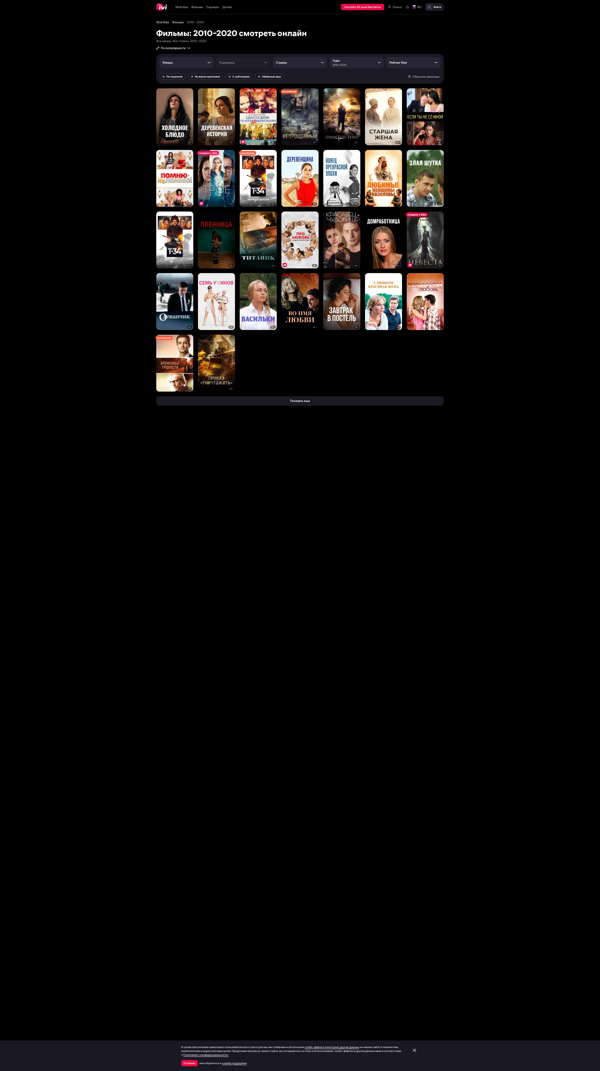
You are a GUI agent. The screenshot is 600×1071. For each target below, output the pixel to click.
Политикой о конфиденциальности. (206, 1054)
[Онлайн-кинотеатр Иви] (162, 7)
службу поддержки (234, 1063)
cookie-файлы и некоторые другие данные (332, 1047)
